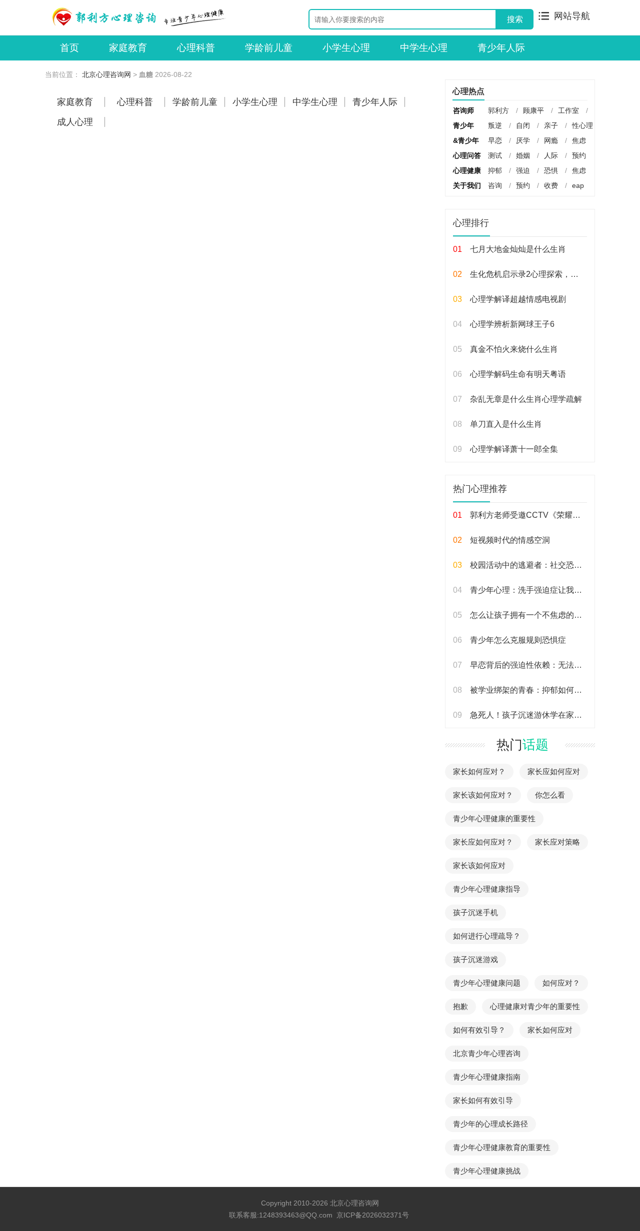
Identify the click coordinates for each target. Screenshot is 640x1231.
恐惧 (551, 170)
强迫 (523, 170)
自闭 (523, 125)
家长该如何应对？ (483, 795)
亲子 (551, 125)
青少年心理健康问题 (486, 983)
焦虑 (579, 140)
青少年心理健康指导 (486, 889)
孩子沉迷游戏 (475, 959)
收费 (551, 185)
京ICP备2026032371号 (372, 1215)
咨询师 (463, 110)
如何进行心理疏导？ (486, 936)
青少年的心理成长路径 (490, 1124)
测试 (495, 155)
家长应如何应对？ (483, 842)
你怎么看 (550, 795)
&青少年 (466, 140)
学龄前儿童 (268, 47)
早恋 (495, 140)
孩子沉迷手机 (475, 912)
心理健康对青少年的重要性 (535, 1006)
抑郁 (495, 170)
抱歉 (460, 1006)
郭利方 (498, 110)
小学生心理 (346, 47)
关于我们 (467, 185)
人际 (551, 155)
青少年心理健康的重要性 (494, 818)
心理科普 (196, 47)
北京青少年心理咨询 (486, 1053)
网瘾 (551, 140)
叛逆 (495, 125)
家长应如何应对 (554, 771)
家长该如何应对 (479, 865)
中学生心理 (424, 47)
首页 (69, 47)
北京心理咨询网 (106, 74)
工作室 (568, 110)
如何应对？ (561, 983)
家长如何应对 (550, 1030)
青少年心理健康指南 (486, 1077)
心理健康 (467, 170)
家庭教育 (128, 47)
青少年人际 (501, 47)
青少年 (463, 125)
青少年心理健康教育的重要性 (501, 1147)
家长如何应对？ (479, 771)
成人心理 (75, 122)
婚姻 (523, 155)
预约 (579, 155)
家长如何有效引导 (483, 1100)
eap (578, 185)
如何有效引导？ (479, 1030)
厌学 (523, 140)
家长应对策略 (557, 842)
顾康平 (533, 110)
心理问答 (467, 155)
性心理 (582, 125)
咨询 (495, 185)
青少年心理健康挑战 (486, 1171)
